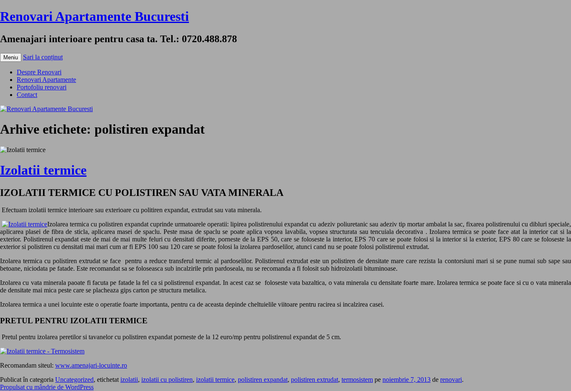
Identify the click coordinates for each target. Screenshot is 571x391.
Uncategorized (74, 379)
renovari (451, 379)
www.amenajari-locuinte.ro (91, 365)
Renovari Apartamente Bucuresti (94, 16)
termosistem (357, 379)
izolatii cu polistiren (167, 379)
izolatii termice (215, 379)
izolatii (129, 379)
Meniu (10, 57)
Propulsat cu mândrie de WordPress (47, 387)
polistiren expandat (263, 379)
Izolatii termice (43, 170)
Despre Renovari (39, 72)
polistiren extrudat (314, 379)
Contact (27, 94)
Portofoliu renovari (41, 87)
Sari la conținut (43, 57)
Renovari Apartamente (46, 79)
